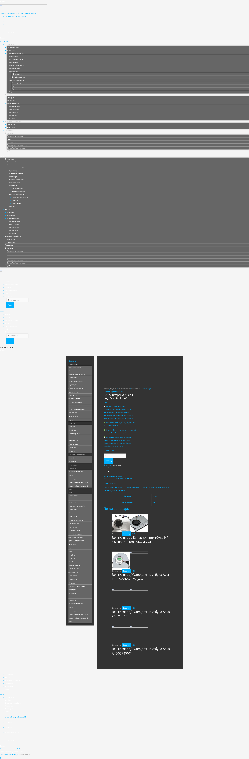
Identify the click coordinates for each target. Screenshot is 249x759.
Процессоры (13, 56)
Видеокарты (13, 62)
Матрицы (12, 118)
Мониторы (10, 50)
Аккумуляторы (14, 110)
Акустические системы (15, 136)
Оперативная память (16, 65)
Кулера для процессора (20, 83)
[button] (2, 38)
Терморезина (16, 89)
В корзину (108, 461)
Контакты (8, 296)
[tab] (142, 467)
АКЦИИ (7, 151)
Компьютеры (9, 44)
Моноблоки (11, 101)
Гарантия (8, 287)
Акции (7, 689)
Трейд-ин (8, 293)
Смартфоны (11, 124)
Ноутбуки (8, 95)
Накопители (13, 71)
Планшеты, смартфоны (13, 121)
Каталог (7, 282)
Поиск (10, 305)
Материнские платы (16, 59)
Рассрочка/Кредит (11, 290)
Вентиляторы (14, 112)
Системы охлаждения (16, 80)
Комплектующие (13, 104)
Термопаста (16, 86)
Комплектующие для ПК (15, 53)
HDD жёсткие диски (18, 77)
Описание (111, 468)
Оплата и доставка (11, 285)
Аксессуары (11, 127)
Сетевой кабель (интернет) (16, 148)
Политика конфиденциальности (11, 752)
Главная (7, 279)
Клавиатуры (13, 115)
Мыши (9, 139)
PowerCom (3, 1)
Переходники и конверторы (17, 145)
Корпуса (12, 92)
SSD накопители (17, 74)
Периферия (9, 133)
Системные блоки (13, 47)
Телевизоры (9, 130)
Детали (111, 471)
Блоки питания (14, 68)
